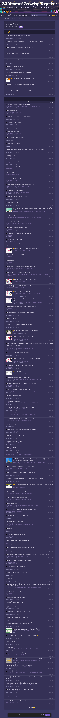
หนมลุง (7, 589)
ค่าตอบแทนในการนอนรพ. (13, 401)
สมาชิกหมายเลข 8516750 (10, 236)
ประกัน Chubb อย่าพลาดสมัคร (14, 591)
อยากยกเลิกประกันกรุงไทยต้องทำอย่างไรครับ (18, 395)
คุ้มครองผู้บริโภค (9, 174)
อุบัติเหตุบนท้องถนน (16, 373)
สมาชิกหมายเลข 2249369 (10, 432)
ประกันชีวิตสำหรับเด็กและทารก (33, 684)
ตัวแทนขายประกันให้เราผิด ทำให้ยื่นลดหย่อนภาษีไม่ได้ (20, 84)
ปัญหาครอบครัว (9, 530)
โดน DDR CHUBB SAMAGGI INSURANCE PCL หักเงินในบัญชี (22, 419)
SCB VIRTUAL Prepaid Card (30, 414)
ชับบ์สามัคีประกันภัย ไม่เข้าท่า (14, 122)
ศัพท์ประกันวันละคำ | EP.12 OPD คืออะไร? (25, 279)
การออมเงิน (26, 139)
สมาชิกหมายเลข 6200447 (10, 176)
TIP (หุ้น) (7, 541)
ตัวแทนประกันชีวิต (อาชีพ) (28, 217)
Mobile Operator (18, 346)
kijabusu (14, 374)
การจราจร (23, 373)
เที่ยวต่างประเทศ (29, 211)
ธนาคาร (10, 420)
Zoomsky (7, 575)
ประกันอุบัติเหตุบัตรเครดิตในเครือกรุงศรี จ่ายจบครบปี (20, 184)
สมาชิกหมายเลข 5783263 (10, 386)
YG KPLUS (14, 574)
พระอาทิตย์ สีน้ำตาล (9, 581)
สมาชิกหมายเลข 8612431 (10, 599)
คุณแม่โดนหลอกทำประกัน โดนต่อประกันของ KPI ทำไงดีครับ (22, 509)
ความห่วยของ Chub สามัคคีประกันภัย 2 (17, 227)
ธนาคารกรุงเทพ (15, 562)
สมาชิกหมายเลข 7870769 (10, 426)
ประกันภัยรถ (23, 211)
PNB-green (8, 146)
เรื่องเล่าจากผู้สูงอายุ (9, 587)
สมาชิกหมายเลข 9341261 (10, 594)
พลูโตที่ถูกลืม (8, 531)
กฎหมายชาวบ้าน (18, 493)
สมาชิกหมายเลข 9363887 (10, 537)
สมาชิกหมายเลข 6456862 (10, 410)
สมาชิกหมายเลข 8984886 (10, 128)
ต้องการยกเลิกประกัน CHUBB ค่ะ (15, 190)
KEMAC (14, 662)
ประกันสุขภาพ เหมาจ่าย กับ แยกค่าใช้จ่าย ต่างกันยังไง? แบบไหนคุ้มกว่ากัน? (33, 659)
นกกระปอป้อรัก (8, 668)
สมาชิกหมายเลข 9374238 (10, 134)
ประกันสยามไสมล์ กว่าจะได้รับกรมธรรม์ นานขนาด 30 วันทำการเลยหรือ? (25, 41)
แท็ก (8, 18)
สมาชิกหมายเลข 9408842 (10, 269)
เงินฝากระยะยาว (20, 139)
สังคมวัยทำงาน (24, 408)
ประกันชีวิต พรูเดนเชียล (13, 131)
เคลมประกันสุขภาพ (12, 110)
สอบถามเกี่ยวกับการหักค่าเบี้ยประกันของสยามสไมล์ (20, 47)
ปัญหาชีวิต (30, 648)
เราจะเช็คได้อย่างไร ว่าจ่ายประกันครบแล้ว (17, 515)
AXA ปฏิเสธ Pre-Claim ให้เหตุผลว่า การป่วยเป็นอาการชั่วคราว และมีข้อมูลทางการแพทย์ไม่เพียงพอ (29, 677)
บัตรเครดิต (8, 145)
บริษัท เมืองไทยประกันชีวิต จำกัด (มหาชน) (20, 294)
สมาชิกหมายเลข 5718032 (10, 205)
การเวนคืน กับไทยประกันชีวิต (14, 221)
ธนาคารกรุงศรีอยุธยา (18, 186)
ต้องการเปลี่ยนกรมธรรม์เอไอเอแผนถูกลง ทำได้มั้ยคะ (20, 324)
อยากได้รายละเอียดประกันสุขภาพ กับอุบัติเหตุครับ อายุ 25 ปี (22, 312)
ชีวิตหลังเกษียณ (17, 391)
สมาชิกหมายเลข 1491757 (16, 81)
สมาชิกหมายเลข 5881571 (10, 75)
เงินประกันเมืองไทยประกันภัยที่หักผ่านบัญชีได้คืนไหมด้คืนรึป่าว (23, 472)
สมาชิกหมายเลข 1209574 (10, 557)
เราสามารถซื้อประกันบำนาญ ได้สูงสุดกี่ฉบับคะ (18, 389)
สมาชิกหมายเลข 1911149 (10, 626)
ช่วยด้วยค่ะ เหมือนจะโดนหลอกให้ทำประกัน (18, 216)
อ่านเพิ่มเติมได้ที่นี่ (40, 715)
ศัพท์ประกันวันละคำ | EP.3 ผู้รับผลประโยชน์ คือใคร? (27, 358)
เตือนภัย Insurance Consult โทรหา (15, 521)
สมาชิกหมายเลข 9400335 (10, 349)
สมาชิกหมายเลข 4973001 (10, 569)
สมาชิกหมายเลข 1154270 (10, 113)
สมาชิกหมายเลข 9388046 (10, 438)
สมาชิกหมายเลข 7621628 (10, 181)
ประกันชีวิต (8, 106)
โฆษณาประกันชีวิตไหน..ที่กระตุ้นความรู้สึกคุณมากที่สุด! (21, 707)
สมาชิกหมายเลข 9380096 (10, 475)
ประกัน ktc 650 (11, 155)
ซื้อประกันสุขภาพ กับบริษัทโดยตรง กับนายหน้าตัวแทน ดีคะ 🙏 (22, 635)
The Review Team (16, 213)
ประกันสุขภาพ (13, 106)
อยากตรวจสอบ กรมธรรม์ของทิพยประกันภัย (18, 244)
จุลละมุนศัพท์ (15, 489)
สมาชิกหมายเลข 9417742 (10, 219)
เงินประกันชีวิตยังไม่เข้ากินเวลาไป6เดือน (17, 492)
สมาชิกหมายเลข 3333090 (10, 444)
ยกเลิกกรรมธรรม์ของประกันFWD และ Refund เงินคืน (20, 466)
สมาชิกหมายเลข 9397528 (10, 309)
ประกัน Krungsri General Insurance (15, 425)
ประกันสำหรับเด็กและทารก (17, 480)
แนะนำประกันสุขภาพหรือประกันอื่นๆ (16, 653)
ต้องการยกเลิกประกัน (12, 202)
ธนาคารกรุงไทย (32, 397)
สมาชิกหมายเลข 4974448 (10, 38)
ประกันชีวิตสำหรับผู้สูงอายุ (32, 391)
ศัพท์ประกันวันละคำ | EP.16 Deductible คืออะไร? (26, 248)
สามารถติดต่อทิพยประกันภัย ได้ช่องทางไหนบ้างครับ (20, 540)
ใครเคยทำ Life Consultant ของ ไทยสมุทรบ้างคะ (19, 116)
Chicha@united (9, 94)
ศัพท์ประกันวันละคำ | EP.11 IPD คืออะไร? (24, 291)
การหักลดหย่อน (8, 379)
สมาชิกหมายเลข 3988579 (10, 398)
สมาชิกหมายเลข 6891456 (10, 230)
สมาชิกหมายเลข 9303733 (10, 680)
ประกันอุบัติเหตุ (18, 371)
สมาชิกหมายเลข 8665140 (10, 199)
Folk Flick (7, 469)
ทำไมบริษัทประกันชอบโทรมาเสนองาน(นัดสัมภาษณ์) (20, 407)
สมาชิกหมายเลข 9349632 (10, 692)
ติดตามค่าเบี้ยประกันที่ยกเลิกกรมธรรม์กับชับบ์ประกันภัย (21, 266)
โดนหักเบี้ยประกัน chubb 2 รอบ (15, 602)
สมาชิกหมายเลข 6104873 (10, 674)
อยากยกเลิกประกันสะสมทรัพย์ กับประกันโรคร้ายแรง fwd (21, 383)
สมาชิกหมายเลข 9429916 (10, 152)
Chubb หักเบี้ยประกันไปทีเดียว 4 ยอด (16, 566)
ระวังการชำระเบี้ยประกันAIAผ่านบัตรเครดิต (18, 352)
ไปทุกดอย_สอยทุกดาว (10, 709)
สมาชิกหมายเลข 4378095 (10, 257)
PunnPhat (8, 544)
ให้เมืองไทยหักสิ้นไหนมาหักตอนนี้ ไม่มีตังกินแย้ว (26, 330)
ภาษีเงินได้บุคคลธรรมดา (30, 379)
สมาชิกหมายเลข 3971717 (10, 276)
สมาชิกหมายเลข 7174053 (10, 50)
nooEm (7, 525)
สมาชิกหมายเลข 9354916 (10, 644)
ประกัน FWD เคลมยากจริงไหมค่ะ (15, 66)
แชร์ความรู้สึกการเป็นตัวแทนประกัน (16, 671)
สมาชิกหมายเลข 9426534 (10, 170)
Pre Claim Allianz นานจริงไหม (14, 695)
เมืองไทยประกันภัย (11, 641)
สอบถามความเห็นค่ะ (12, 503)
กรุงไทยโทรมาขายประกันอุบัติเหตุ (15, 435)
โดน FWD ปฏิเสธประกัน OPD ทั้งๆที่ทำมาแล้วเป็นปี (19, 286)
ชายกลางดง (8, 140)
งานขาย (28, 408)
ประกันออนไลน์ (14, 198)
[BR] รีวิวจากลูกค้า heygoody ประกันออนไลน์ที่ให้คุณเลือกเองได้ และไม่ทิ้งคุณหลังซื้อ (33, 209)
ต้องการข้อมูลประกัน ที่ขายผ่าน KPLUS (17, 572)
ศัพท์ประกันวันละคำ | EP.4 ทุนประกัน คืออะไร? (26, 336)
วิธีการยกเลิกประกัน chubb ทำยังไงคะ (16, 255)
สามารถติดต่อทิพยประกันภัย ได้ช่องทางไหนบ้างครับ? (20, 547)
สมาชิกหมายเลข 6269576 (10, 63)
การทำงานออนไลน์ (9, 672)
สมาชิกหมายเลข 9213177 (10, 656)
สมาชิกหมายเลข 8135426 (10, 69)
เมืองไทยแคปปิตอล (12, 447)
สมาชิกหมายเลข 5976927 (10, 327)
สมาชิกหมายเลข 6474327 (10, 416)
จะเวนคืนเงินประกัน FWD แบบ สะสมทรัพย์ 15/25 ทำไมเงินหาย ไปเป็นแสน (25, 149)
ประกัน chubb (10, 127)
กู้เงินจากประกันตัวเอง (12, 607)
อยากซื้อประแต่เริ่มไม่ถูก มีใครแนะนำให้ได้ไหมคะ (19, 665)
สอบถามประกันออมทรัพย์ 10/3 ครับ (16, 137)
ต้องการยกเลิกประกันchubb (14, 143)
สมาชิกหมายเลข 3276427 (10, 512)
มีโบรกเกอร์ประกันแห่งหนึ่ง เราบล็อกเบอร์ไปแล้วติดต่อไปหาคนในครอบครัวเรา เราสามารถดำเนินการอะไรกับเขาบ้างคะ (29, 344)
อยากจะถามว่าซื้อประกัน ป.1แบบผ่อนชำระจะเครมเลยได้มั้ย (22, 306)
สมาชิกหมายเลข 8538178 (10, 315)
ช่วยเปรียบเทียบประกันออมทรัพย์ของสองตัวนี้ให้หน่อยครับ (28, 629)
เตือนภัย (11, 186)
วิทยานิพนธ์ (18, 648)
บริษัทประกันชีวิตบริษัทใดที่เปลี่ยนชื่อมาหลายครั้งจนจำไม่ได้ (22, 683)
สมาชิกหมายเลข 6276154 (10, 44)
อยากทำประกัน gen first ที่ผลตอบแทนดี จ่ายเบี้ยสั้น (19, 560)
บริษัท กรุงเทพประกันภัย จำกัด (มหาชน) (30, 402)
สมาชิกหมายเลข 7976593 (10, 614)
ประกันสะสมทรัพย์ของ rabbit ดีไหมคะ (16, 712)
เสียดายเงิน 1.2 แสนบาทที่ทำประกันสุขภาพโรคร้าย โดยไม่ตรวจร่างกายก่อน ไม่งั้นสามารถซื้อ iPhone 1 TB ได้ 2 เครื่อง (29, 585)
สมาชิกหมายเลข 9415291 (10, 245)
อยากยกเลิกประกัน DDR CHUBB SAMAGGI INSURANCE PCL (22, 413)
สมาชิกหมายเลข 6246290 (10, 124)
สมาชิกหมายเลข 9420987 (10, 193)
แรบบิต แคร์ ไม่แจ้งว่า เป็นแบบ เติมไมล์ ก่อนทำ (18, 272)
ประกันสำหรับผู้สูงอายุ (10, 391)
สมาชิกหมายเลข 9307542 (10, 355)
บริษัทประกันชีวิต (28, 106)
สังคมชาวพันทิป (22, 530)
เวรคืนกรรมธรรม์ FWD (13, 260)
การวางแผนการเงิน (19, 302)
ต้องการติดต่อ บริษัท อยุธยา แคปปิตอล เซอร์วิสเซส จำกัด (21, 161)
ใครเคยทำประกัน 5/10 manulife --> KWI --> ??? (19, 91)
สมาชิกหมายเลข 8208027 (10, 563)
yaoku (14, 632)
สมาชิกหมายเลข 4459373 (10, 321)
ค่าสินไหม (9, 578)
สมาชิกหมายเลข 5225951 (10, 368)
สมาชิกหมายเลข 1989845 (10, 404)
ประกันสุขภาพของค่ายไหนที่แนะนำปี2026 (17, 196)
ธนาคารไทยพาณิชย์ (9, 150)
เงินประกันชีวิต (10, 173)
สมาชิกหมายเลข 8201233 (10, 604)
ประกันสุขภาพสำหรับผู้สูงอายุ (37, 106)
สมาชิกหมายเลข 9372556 (10, 422)
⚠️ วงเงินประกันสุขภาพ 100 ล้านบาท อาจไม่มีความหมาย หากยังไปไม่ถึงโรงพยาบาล (33, 485)
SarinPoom (15, 463)
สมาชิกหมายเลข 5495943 (10, 57)
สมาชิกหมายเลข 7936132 (10, 494)
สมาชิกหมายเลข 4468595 (10, 119)
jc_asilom (7, 620)
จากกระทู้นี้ (10, 528)
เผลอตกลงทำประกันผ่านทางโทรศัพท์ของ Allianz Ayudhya (21, 429)
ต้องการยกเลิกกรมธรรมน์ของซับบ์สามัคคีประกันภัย (20, 365)
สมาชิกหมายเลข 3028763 (10, 289)
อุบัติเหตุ (26, 373)
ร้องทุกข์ (12, 204)
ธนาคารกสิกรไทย (9, 574)
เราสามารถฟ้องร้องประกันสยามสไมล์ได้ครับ (18, 53)
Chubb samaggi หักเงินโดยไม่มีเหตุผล (16, 534)
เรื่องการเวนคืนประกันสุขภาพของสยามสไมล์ (18, 35)
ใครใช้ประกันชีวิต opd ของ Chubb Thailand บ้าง (19, 72)
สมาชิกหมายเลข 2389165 (10, 187)
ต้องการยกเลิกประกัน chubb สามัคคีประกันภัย (18, 611)
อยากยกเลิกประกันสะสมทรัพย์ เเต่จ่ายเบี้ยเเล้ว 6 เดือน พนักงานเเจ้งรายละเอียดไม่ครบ (28, 178)
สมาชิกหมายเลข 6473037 (10, 506)
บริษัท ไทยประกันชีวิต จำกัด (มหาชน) (12, 223)
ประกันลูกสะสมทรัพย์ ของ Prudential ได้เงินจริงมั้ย (19, 623)
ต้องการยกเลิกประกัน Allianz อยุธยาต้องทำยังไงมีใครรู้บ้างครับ (22, 233)
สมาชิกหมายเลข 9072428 (10, 686)
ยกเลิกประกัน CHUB (12, 318)
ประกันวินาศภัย (40, 630)
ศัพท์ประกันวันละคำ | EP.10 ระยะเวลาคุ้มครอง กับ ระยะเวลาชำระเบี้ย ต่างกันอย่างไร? (33, 299)
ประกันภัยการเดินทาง (20, 106)
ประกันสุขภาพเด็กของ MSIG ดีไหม (15, 60)
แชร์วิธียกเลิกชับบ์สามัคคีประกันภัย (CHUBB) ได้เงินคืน (20, 689)
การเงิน (14, 302)
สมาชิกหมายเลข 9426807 (10, 164)
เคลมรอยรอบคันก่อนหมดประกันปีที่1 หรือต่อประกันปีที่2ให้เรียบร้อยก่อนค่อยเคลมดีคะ (28, 554)
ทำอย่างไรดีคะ (10, 647)
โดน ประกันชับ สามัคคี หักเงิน (14, 239)
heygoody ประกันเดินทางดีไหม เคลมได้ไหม (18, 617)
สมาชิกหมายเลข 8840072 (10, 450)
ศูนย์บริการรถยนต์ (24, 556)
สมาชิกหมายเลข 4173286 (10, 158)
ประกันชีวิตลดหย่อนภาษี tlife (14, 441)
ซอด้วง (7, 392)
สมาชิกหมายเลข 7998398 (10, 263)
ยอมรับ (47, 715)
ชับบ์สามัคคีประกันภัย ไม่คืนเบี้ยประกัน (16, 597)
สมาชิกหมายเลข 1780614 (10, 456)
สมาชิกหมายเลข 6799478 (10, 638)
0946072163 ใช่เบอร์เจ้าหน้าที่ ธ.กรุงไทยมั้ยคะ (18, 701)
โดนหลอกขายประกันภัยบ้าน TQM (15, 167)
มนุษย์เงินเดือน (39, 672)
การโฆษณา (19, 708)
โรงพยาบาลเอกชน (23, 462)
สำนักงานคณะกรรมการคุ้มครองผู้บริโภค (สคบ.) (29, 431)
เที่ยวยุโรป (36, 462)
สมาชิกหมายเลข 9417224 (10, 224)
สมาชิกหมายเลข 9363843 (18, 252)
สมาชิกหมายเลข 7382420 (18, 333)
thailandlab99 (8, 518)
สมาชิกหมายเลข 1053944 (10, 88)
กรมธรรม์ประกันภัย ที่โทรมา (14, 453)
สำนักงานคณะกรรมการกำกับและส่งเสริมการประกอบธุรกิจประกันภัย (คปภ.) (35, 274)
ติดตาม (21, 26)
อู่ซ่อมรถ (19, 556)
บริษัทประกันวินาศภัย (16, 408)
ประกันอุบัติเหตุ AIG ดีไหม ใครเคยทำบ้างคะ (23, 78)
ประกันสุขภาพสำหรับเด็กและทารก (35, 619)
